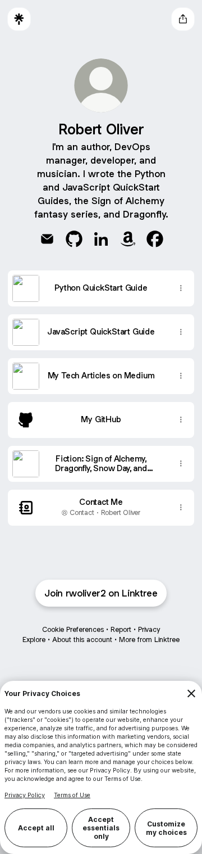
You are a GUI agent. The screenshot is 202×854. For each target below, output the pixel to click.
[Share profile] (183, 19)
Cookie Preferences (73, 629)
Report (121, 629)
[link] (47, 238)
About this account (82, 639)
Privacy (149, 629)
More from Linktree (149, 639)
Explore (33, 639)
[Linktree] (19, 19)
